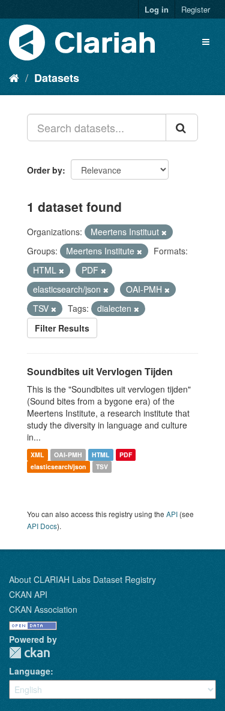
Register (195, 9)
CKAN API (28, 594)
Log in (157, 9)
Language (29, 671)
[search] (182, 127)
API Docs (42, 526)
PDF (125, 454)
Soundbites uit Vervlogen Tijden (100, 371)
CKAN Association (43, 609)
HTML (100, 454)
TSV (102, 466)
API (172, 514)
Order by (44, 170)
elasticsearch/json (58, 466)
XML (37, 454)
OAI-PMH (68, 454)
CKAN (29, 652)
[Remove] (164, 232)
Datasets (56, 78)
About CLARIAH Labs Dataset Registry (82, 579)
